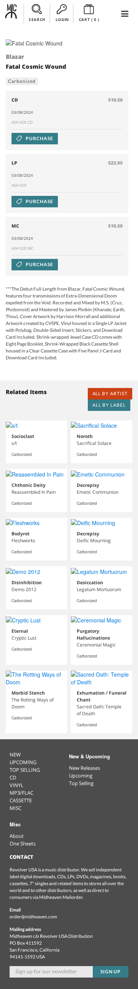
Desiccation (90, 582)
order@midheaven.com (33, 917)
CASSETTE (21, 800)
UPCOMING (23, 762)
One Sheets (23, 843)
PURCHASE (39, 138)
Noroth (85, 436)
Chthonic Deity (29, 485)
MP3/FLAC (21, 792)
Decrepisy (88, 485)
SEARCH (37, 19)
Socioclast (23, 436)
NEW (15, 754)
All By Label (109, 405)
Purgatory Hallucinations (93, 634)
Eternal (20, 631)
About (17, 835)
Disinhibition (27, 582)
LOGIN (62, 19)
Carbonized (22, 81)
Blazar (15, 56)
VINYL (16, 785)
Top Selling (81, 783)
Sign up (110, 971)
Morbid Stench (28, 693)
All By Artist (110, 393)
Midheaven (11, 13)
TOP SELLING (25, 769)
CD (13, 777)
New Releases (84, 767)
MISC (15, 808)
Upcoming (80, 775)
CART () (89, 19)
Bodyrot (21, 533)
